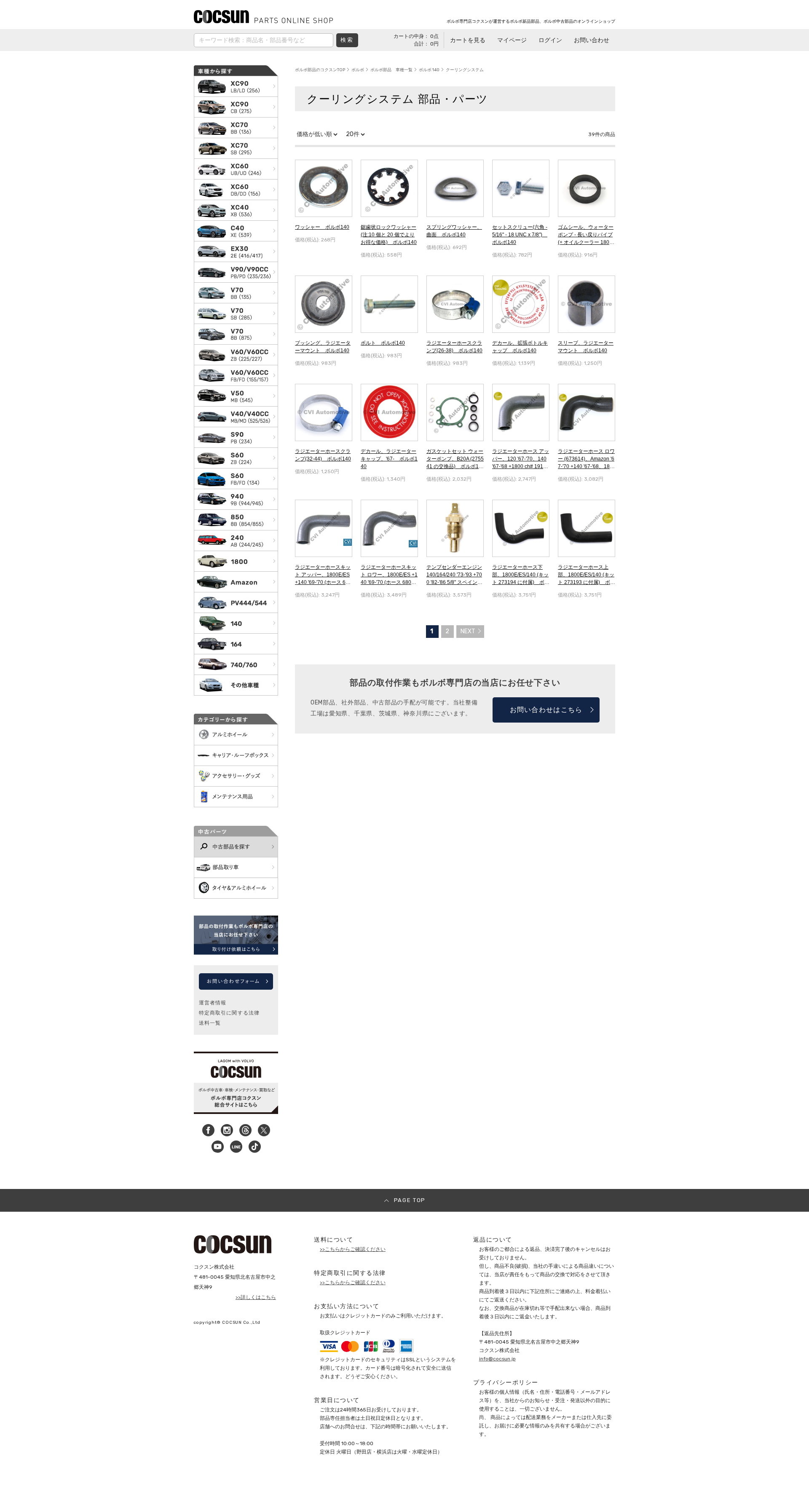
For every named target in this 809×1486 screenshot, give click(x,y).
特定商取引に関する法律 (229, 1013)
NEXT (468, 631)
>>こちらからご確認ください (353, 1249)
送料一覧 (210, 1023)
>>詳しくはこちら (256, 1297)
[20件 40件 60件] (355, 134)
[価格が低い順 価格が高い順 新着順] (317, 134)
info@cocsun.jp (497, 1359)
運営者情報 (212, 1003)
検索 (347, 40)
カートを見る (467, 40)
